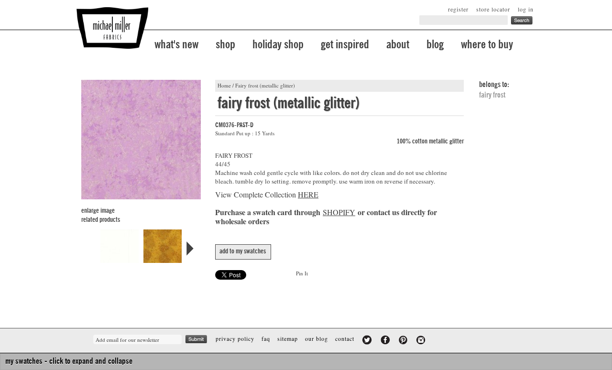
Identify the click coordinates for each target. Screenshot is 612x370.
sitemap (287, 338)
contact (344, 338)
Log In (526, 9)
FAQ (266, 338)
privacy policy (235, 338)
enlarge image (98, 210)
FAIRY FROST (492, 95)
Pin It (302, 273)
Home (224, 85)
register (458, 9)
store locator (493, 9)
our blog (316, 338)
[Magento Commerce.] (112, 28)
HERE (308, 194)
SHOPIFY (339, 212)
